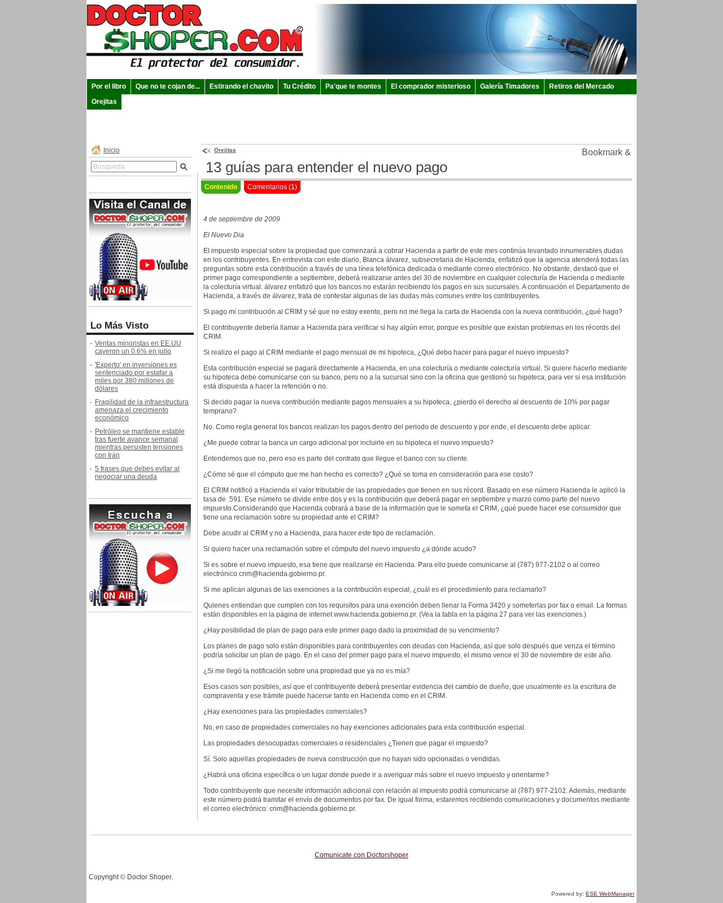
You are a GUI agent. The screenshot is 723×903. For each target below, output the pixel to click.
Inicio (111, 150)
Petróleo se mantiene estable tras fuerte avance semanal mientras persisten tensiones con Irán (140, 443)
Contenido (220, 187)
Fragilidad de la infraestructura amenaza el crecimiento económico (142, 410)
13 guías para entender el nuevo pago (326, 167)
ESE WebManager (610, 894)
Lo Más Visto (119, 325)
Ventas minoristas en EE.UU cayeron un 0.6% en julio (138, 347)
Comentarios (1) (272, 187)
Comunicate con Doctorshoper (361, 855)
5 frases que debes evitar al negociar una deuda (137, 473)
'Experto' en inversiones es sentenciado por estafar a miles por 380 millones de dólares (136, 376)
